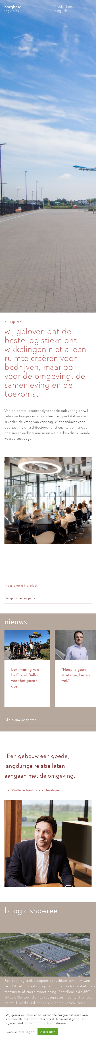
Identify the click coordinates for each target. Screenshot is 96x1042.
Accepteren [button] (47, 1032)
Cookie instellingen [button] (20, 1032)
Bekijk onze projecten (21, 598)
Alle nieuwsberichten (20, 720)
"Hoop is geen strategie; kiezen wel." (75, 675)
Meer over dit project (21, 585)
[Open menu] (87, 8)
